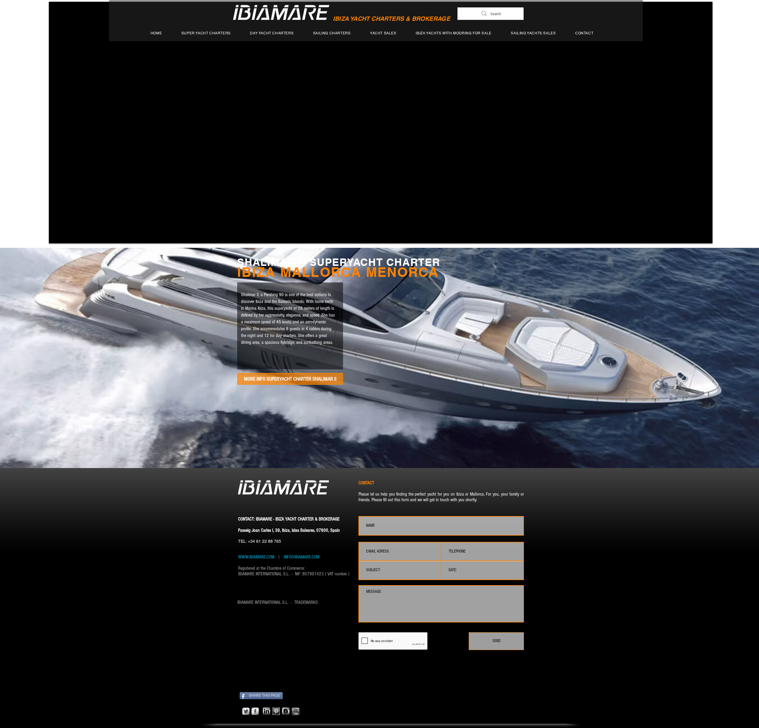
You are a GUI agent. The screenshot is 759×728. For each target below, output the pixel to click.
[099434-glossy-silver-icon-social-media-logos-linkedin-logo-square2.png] (266, 711)
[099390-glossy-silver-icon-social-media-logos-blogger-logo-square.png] (286, 711)
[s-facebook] (255, 711)
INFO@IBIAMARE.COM (301, 557)
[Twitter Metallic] (246, 711)
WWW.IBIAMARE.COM (256, 557)
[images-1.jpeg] (276, 711)
